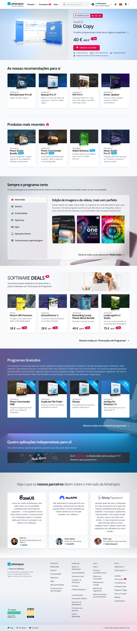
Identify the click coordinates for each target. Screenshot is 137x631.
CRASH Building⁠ (78, 589)
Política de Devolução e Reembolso (100, 595)
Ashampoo (120, 601)
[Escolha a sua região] (120, 4)
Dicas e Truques (121, 594)
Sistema (53, 570)
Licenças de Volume (79, 598)
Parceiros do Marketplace (76, 603)
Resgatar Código (121, 590)
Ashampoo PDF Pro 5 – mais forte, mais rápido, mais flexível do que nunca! (83, 100)
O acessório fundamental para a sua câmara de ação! (52, 320)
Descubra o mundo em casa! (83, 321)
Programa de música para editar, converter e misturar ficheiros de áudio (115, 159)
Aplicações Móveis (57, 585)
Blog (11, 628)
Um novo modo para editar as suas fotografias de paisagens (115, 322)
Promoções (44, 4)
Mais (55, 4)
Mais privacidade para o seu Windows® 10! (114, 408)
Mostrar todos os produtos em (100, 254)
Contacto (75, 586)
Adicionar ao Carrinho (87, 47)
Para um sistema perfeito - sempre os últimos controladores (114, 100)
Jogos (52, 581)
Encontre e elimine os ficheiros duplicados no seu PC (52, 406)
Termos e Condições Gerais (99, 571)
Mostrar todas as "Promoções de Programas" (102, 340)
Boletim (117, 597)
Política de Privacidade (97, 577)
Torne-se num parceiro (77, 609)
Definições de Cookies (98, 583)
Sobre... (96, 567)
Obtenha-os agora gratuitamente (83, 459)
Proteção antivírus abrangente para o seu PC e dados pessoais (84, 156)
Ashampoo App (120, 586)
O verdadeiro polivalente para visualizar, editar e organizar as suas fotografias (52, 159)
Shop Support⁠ (120, 570)
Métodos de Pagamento (97, 589)
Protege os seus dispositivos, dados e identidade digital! (21, 320)
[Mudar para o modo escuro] (115, 4)
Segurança (54, 577)
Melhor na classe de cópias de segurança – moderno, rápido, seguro (52, 100)
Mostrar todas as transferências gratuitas (104, 425)
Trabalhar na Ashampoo (76, 581)
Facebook (22, 628)
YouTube (35, 628)
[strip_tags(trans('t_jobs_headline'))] (30, 613)
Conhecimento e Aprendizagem (56, 589)
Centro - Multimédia (76, 615)
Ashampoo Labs (78, 576)
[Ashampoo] (15, 564)
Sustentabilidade (78, 573)
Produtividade (55, 574)
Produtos (30, 4)
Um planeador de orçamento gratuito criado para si (84, 406)
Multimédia (54, 567)
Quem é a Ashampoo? (76, 568)
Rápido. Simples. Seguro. (19, 98)
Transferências (120, 583)
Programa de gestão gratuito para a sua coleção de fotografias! (21, 409)
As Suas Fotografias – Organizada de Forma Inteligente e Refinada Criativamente (21, 159)
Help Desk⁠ (118, 567)
